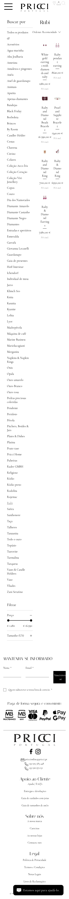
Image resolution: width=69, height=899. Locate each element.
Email (29, 667)
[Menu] (8, 6)
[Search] (64, 3)
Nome (7, 667)
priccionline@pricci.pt (36, 759)
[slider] (8, 620)
